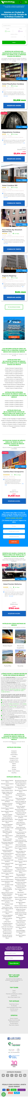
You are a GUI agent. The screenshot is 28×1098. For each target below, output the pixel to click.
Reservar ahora (14, 105)
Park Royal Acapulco (14, 1021)
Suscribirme (14, 963)
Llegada (7, 28)
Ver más (6, 96)
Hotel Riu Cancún (14, 1009)
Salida (20, 28)
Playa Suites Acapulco (14, 1025)
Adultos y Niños (14, 34)
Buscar (14, 42)
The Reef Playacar (14, 1023)
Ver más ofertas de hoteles (14, 307)
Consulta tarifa (14, 203)
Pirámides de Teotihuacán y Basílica (14, 993)
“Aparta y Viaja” (13, 706)
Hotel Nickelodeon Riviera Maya (14, 1007)
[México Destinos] (7, 2)
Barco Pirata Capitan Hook (14, 997)
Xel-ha (14, 992)
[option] (14, 477)
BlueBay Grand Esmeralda (14, 1020)
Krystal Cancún (14, 1010)
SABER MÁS (14, 541)
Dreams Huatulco (14, 1018)
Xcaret (14, 990)
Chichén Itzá (14, 995)
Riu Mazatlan (14, 1005)
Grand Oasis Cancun (14, 1004)
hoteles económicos (14, 704)
